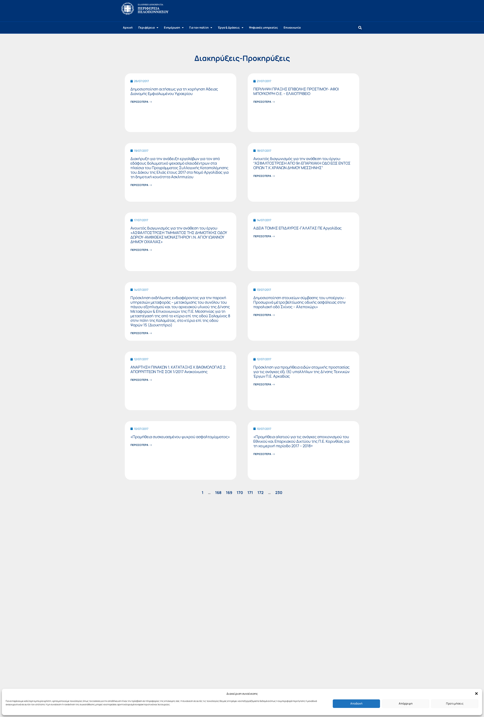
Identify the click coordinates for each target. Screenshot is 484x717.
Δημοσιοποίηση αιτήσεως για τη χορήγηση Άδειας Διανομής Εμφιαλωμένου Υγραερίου (174, 91)
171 (250, 492)
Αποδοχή (356, 703)
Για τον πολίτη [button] (199, 28)
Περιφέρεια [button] (146, 28)
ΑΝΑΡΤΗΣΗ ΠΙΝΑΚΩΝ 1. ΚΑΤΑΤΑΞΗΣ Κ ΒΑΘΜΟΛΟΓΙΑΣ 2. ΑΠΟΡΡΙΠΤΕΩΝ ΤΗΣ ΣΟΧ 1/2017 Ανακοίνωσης (178, 369)
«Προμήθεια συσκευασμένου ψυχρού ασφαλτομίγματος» (180, 436)
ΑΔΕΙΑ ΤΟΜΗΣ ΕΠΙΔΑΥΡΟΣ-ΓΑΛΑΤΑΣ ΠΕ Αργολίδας (297, 228)
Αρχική (128, 28)
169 (229, 492)
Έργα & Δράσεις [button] (229, 28)
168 (218, 492)
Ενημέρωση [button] (172, 28)
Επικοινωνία (292, 28)
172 (261, 492)
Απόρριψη (406, 703)
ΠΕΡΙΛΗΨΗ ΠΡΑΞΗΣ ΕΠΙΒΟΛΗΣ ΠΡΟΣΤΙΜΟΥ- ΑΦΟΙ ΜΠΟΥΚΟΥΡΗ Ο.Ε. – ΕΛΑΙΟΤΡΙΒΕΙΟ (296, 91)
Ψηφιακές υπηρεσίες (263, 28)
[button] (476, 693)
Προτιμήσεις (454, 703)
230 (278, 492)
